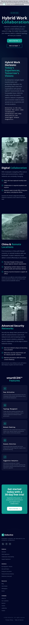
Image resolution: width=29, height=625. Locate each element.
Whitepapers (4, 588)
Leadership (4, 608)
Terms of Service (19, 620)
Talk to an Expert (13, 45)
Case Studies (4, 586)
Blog (3, 583)
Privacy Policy (9, 620)
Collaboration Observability (8, 556)
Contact (3, 610)
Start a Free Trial (13, 40)
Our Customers (5, 600)
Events (3, 591)
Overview (4, 551)
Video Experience (5, 554)
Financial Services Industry (8, 573)
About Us (4, 598)
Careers (3, 605)
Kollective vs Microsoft (7, 576)
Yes (21, 4)
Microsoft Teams (5, 569)
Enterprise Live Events (7, 571)
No (23, 4)
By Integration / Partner (7, 566)
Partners (3, 603)
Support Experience (6, 559)
